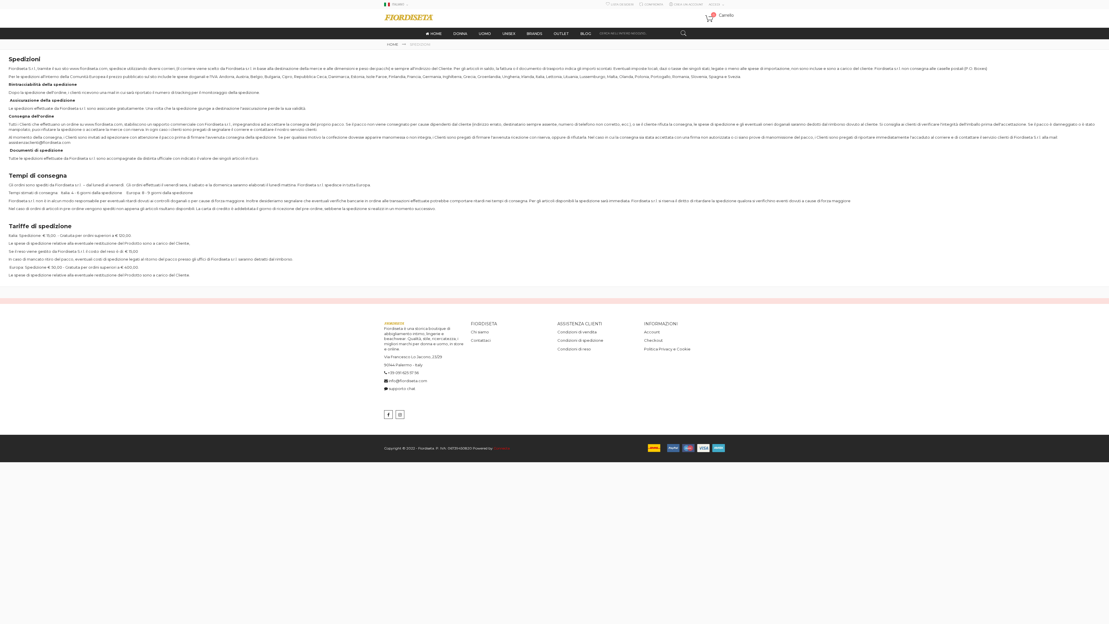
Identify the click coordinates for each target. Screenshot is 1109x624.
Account (652, 332)
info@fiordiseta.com (408, 380)
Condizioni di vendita (577, 332)
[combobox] (643, 33)
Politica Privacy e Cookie (667, 349)
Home (393, 44)
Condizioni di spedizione (580, 340)
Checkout (653, 340)
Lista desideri (622, 4)
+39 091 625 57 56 (403, 372)
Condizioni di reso (574, 349)
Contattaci (481, 340)
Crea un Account (688, 4)
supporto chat (402, 388)
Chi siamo (480, 332)
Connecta (502, 448)
